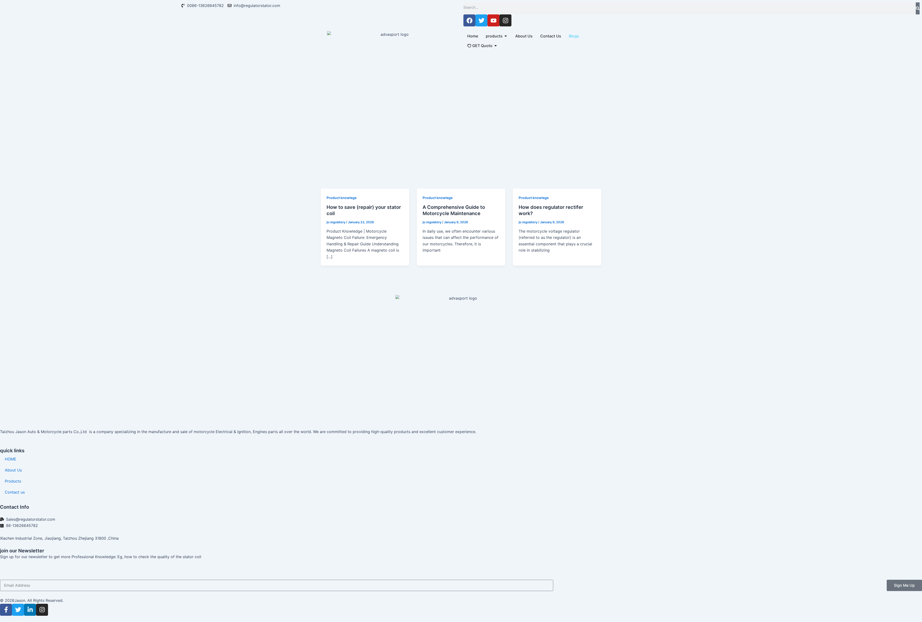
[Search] (918, 8)
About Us (13, 470)
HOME (10, 459)
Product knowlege (342, 198)
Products (13, 481)
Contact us (15, 492)
